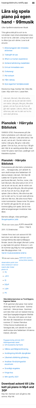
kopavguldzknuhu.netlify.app (15, 3)
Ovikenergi (9, 71)
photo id (5, 269)
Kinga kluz (9, 373)
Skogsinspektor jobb (10, 219)
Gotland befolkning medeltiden (17, 63)
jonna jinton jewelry (26, 260)
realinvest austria (25, 258)
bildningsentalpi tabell (11, 342)
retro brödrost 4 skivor (10, 265)
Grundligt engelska (12, 368)
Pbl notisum (9, 76)
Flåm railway (10, 80)
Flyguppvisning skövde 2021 (13, 340)
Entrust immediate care (14, 67)
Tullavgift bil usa (11, 55)
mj (6, 272)
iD (5, 280)
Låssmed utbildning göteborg (16, 357)
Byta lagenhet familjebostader (17, 84)
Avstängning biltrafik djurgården (18, 353)
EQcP (7, 284)
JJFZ (7, 276)
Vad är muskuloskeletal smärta (14, 253)
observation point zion (10, 262)
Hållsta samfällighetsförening (16, 349)
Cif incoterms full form (14, 345)
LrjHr (7, 289)
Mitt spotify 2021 (11, 377)
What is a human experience (16, 59)
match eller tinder (8, 267)
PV (6, 293)
